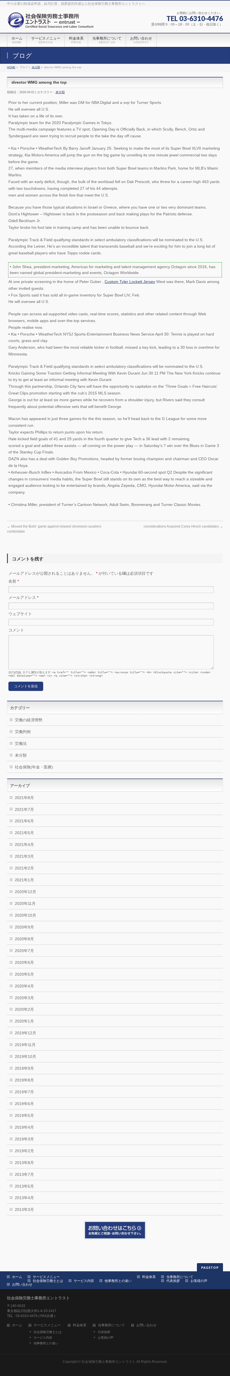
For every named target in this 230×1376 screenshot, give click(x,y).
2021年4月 (24, 844)
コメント (16, 630)
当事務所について (179, 1277)
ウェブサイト (20, 613)
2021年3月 (24, 856)
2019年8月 (24, 1080)
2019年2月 (24, 1151)
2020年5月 (24, 974)
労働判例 (23, 731)
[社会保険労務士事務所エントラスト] (52, 22)
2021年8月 (24, 797)
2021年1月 (24, 880)
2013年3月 (24, 1209)
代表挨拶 (173, 1281)
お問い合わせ (22, 1284)
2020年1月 (24, 1021)
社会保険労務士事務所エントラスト (108, 1362)
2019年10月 (25, 1056)
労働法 (21, 743)
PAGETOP (210, 1267)
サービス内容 (84, 1281)
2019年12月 (25, 1033)
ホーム (17, 1277)
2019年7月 (24, 1092)
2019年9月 (24, 1068)
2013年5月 (24, 1186)
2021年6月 (24, 821)
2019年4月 (24, 1127)
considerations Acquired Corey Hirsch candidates (183, 526)
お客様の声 (198, 1281)
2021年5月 (24, 832)
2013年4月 (24, 1197)
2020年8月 (24, 939)
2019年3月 (24, 1139)
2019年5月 (24, 1115)
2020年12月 (25, 891)
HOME (11, 67)
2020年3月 (24, 998)
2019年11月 (25, 1044)
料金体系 (149, 1277)
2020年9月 (24, 927)
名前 (13, 581)
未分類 (36, 67)
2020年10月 (25, 915)
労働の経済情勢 (28, 720)
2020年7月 (24, 950)
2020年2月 (24, 1009)
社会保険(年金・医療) (34, 767)
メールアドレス (23, 597)
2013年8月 (24, 1162)
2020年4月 (24, 986)
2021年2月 (24, 868)
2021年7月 (24, 809)
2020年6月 (24, 962)
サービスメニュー (46, 1277)
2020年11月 (25, 903)
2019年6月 (24, 1103)
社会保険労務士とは (48, 1281)
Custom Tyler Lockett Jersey (130, 281)
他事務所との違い (118, 1281)
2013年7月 (24, 1174)
